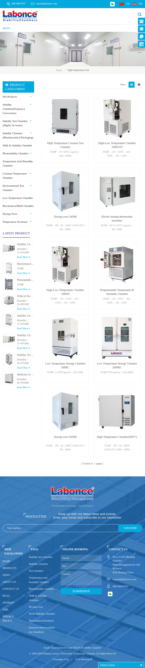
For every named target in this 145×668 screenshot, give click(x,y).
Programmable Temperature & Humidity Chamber (117, 291)
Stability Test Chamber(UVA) (25, 354)
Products (9, 568)
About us (9, 582)
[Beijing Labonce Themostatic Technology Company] (20, 15)
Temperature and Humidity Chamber (18, 163)
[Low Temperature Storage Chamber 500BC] (65, 338)
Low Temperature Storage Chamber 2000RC (117, 365)
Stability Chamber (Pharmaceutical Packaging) (18, 135)
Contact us (11, 588)
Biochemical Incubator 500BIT (25, 263)
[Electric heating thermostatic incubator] (117, 191)
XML (5, 609)
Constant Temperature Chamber (15, 175)
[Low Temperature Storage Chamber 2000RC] (117, 338)
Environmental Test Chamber (13, 187)
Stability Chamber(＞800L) (25, 335)
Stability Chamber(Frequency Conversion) (14, 109)
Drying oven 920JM (65, 436)
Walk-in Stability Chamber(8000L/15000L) (25, 295)
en (140, 3)
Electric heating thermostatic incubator (117, 218)
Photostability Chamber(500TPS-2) (25, 279)
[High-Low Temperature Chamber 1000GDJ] (117, 117)
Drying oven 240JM (65, 216)
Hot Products (10, 96)
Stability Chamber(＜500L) (25, 315)
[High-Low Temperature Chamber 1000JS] (65, 264)
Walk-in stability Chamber (17, 145)
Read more (22, 257)
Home (59, 70)
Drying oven (36, 606)
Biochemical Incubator (41, 620)
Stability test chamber (41, 557)
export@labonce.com (46, 3)
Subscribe (130, 528)
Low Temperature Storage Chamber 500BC (65, 365)
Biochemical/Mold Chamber (18, 206)
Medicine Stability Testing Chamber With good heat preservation (25, 374)
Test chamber (36, 570)
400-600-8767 (19, 3)
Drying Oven (10, 213)
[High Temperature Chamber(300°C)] (117, 411)
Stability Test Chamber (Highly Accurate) (15, 123)
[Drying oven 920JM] (65, 411)
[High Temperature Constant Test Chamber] (65, 117)
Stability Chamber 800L (25, 244)
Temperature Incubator (15, 221)
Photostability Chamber (15, 153)
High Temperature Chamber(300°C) (117, 436)
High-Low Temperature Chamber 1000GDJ (117, 145)
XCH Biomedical (83, 659)
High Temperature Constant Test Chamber (65, 145)
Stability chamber (38, 563)
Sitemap (8, 602)
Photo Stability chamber (42, 613)
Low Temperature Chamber (18, 198)
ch (128, 3)
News (6, 575)
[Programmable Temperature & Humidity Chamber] (117, 264)
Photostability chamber (41, 588)
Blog (6, 595)
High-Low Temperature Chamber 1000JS (65, 291)
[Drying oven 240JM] (65, 191)
